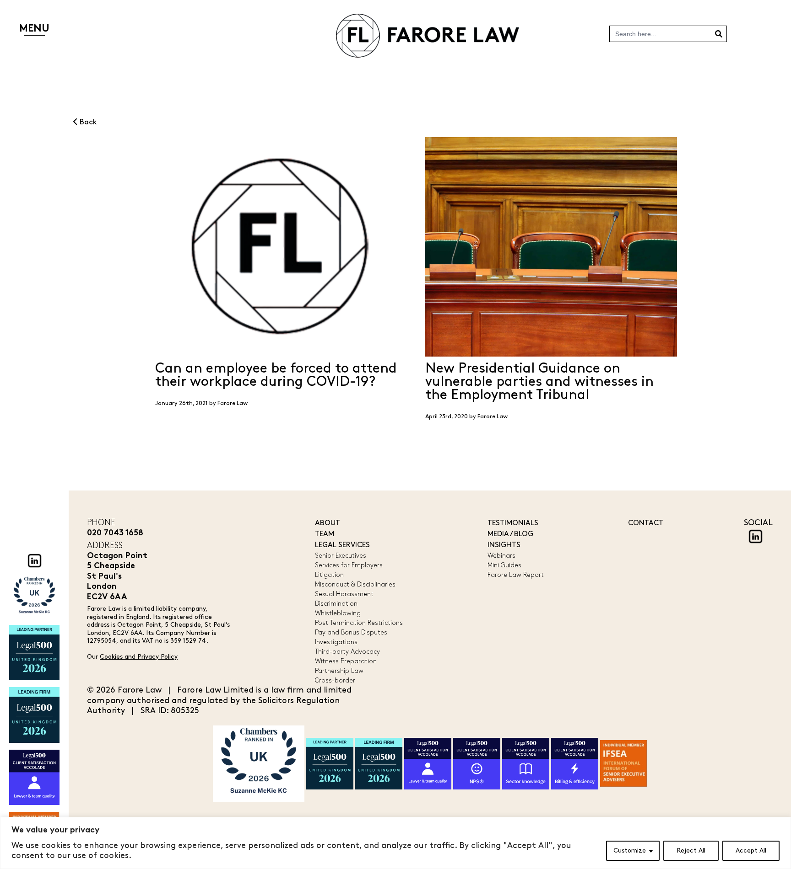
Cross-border (335, 680)
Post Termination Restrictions (359, 623)
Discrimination (336, 604)
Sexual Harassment (344, 594)
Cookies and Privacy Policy (139, 657)
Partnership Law (339, 671)
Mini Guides (504, 565)
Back (87, 122)
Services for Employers (349, 565)
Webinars (501, 556)
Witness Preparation (346, 661)
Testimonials (513, 523)
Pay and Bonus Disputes (351, 632)
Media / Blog (510, 534)
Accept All (751, 850)
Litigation (329, 575)
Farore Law (232, 403)
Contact (645, 523)
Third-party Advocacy (347, 652)
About (327, 523)
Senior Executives (340, 556)
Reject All (691, 850)
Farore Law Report (516, 575)
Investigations (336, 642)
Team (324, 534)
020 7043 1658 (115, 533)
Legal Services (342, 545)
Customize (629, 850)
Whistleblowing (338, 613)
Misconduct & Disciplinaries (355, 584)
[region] (395, 843)
